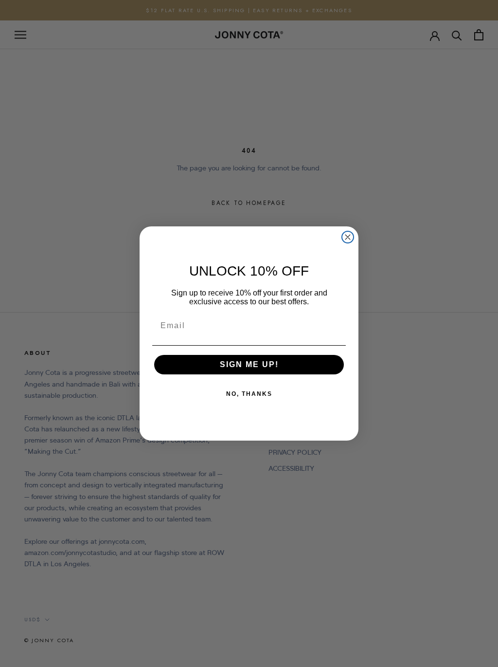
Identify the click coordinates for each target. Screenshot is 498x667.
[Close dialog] (348, 237)
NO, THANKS (249, 393)
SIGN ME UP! (249, 364)
